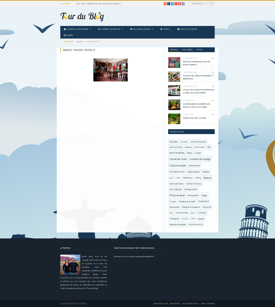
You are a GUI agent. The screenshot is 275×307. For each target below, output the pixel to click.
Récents (174, 49)
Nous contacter (208, 303)
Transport (174, 218)
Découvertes (194, 165)
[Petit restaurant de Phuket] (110, 70)
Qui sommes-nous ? (190, 303)
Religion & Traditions (191, 207)
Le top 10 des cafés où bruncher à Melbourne (97, 3)
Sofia (171, 213)
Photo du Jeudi (188, 29)
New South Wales (176, 184)
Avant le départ (200, 147)
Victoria (185, 219)
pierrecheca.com (161, 303)
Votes (199, 49)
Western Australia (178, 224)
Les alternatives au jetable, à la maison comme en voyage (196, 105)
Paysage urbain (190, 189)
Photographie (193, 195)
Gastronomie (193, 171)
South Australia (182, 213)
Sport (193, 213)
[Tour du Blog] (84, 16)
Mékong (198, 178)
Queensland (203, 201)
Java (171, 178)
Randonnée (174, 207)
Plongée (173, 201)
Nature (207, 177)
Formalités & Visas (177, 171)
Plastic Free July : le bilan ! (195, 118)
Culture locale (141, 29)
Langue (178, 178)
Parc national (175, 189)
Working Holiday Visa (196, 224)
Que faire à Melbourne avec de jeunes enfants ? (196, 63)
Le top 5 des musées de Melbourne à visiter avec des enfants (198, 91)
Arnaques (184, 142)
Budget (198, 153)
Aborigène (174, 142)
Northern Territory (193, 184)
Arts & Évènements (198, 142)
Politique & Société (187, 201)
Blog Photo (175, 303)
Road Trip (207, 207)
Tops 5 (166, 29)
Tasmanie (202, 213)
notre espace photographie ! (141, 256)
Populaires (187, 49)
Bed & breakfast (177, 152)
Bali (209, 147)
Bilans (189, 153)
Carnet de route (111, 29)
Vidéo (70, 35)
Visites (201, 218)
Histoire (205, 171)
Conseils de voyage (77, 29)
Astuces (188, 147)
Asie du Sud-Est (176, 147)
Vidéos (193, 218)
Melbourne (187, 178)
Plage (204, 195)
